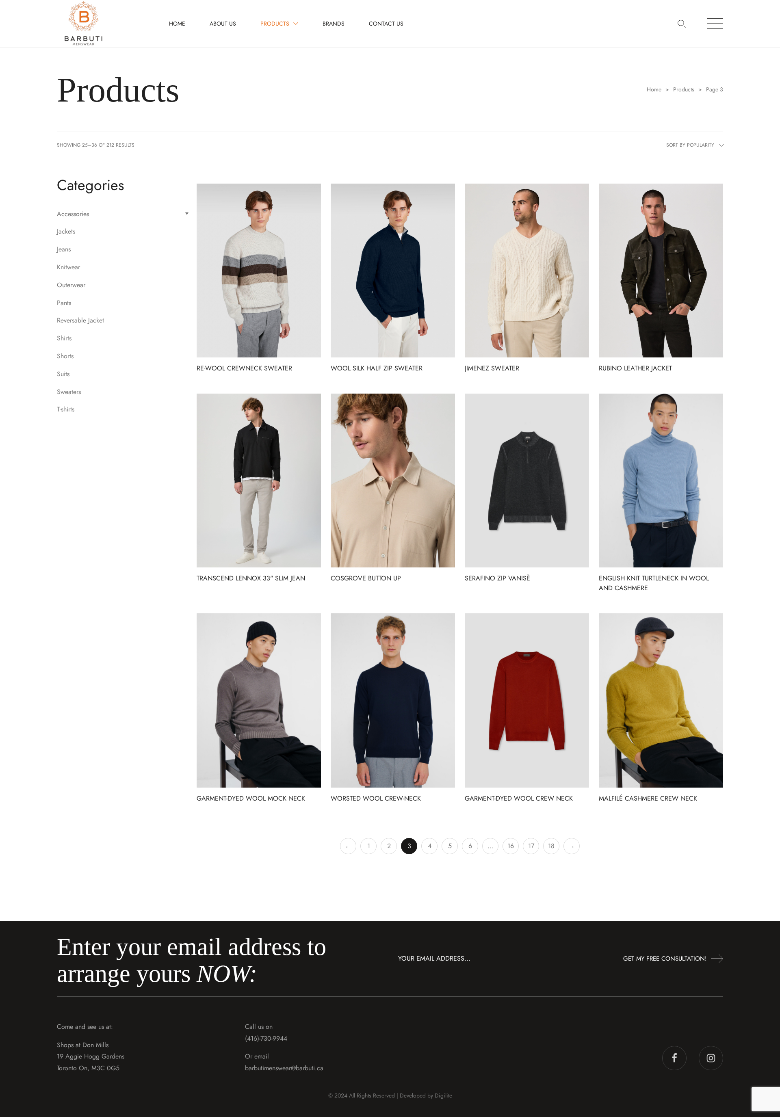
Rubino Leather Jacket (635, 368)
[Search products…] (682, 24)
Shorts (65, 356)
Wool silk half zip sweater (376, 368)
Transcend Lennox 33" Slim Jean (251, 578)
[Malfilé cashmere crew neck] (661, 700)
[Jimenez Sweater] (527, 270)
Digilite (443, 1095)
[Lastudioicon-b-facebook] (674, 1058)
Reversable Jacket (80, 320)
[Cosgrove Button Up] (393, 480)
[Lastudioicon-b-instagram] (711, 1058)
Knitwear (68, 267)
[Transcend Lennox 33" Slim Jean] (259, 480)
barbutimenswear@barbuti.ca (284, 1068)
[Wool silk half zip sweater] (393, 270)
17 (531, 846)
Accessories (73, 214)
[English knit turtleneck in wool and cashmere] (661, 480)
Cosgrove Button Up (366, 578)
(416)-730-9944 (266, 1038)
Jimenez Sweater (492, 368)
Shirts (64, 338)
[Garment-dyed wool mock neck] (259, 700)
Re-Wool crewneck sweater (244, 368)
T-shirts (65, 409)
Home (654, 89)
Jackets (66, 231)
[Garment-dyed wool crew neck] (527, 700)
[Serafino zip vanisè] (527, 480)
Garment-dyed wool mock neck (251, 798)
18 (551, 846)
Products (683, 89)
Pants (64, 302)
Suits (63, 374)
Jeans (64, 249)
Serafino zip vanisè (497, 578)
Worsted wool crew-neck (376, 798)
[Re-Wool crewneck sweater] (259, 270)
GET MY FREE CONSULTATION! (665, 958)
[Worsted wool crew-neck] (393, 700)
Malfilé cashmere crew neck (648, 798)
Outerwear (71, 285)
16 (510, 846)
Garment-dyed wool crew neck (519, 798)
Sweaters (69, 391)
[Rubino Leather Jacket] (661, 270)
